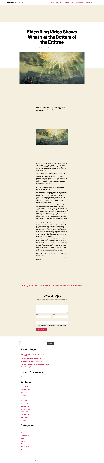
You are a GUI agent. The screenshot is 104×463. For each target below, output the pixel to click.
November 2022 (25, 409)
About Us (53, 2)
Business (23, 432)
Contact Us (67, 2)
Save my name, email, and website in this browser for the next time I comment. (51, 325)
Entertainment (25, 435)
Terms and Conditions (80, 2)
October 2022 (24, 412)
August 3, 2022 (53, 47)
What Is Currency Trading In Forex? (30, 367)
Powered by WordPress (36, 460)
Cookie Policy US (59, 2)
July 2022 (23, 420)
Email (54, 314)
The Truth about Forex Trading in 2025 (31, 358)
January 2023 (24, 403)
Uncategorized (25, 446)
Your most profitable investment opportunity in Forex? (35, 364)
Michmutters (10, 2)
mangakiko (44, 47)
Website (37, 320)
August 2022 (24, 417)
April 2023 (24, 398)
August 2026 (24, 387)
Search (21, 341)
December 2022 (25, 406)
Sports (23, 441)
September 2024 (25, 389)
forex (22, 438)
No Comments (62, 47)
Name (37, 314)
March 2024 (24, 392)
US (21, 449)
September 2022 (25, 414)
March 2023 (24, 400)
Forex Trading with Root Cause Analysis (31, 361)
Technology (52, 27)
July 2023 (23, 395)
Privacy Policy (89, 2)
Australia (23, 430)
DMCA (72, 2)
